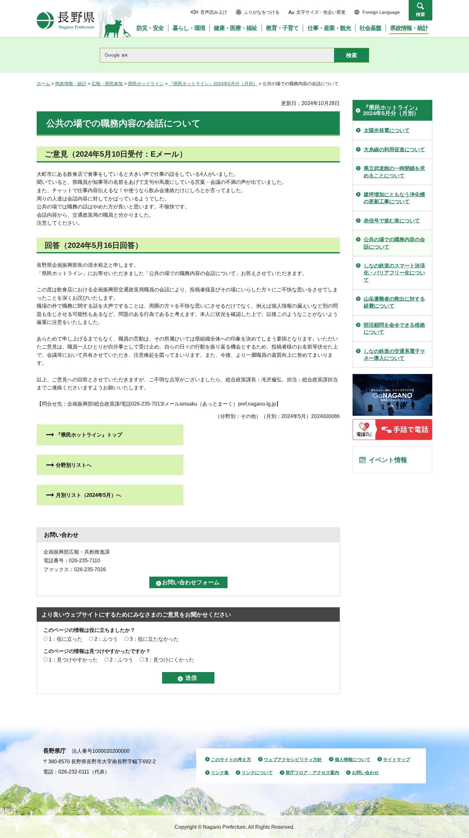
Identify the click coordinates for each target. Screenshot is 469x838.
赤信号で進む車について (392, 220)
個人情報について (352, 759)
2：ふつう (106, 639)
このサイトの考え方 (231, 759)
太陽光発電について (387, 130)
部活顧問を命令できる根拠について (394, 328)
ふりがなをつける (261, 12)
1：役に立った (65, 639)
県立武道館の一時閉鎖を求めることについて (394, 172)
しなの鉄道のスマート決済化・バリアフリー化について (394, 273)
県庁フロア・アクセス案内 (312, 772)
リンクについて (257, 772)
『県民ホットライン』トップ (89, 435)
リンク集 (220, 772)
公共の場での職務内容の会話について (394, 243)
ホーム (43, 83)
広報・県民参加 (107, 83)
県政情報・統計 (70, 83)
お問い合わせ (365, 772)
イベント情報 (388, 459)
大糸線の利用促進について (394, 149)
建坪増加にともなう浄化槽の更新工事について (394, 198)
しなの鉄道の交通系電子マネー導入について (394, 354)
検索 (420, 14)
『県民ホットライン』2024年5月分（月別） (213, 83)
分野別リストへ (74, 465)
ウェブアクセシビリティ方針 (293, 759)
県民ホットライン (146, 83)
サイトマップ (396, 759)
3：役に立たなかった (154, 639)
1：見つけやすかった (73, 659)
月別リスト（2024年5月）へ (88, 495)
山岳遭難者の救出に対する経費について (394, 302)
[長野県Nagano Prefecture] (66, 20)
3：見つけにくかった (169, 659)
